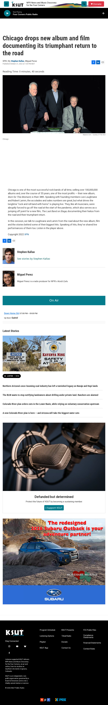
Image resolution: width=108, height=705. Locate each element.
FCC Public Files (89, 630)
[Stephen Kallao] (8, 256)
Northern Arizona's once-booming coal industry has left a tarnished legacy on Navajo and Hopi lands (50, 386)
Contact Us (66, 648)
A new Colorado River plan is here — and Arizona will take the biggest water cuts (41, 413)
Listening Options (47, 636)
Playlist (43, 642)
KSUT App (44, 648)
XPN (26, 234)
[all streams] (104, 13)
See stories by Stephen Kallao (33, 258)
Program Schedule (47, 630)
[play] (7, 13)
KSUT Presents (68, 630)
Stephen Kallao (17, 61)
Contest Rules (89, 649)
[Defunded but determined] (54, 457)
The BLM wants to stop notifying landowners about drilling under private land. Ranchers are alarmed (50, 395)
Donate (97, 4)
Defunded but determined (54, 497)
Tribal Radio (66, 636)
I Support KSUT (54, 507)
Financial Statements (92, 643)
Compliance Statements (88, 636)
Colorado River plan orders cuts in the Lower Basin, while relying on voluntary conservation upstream (51, 404)
